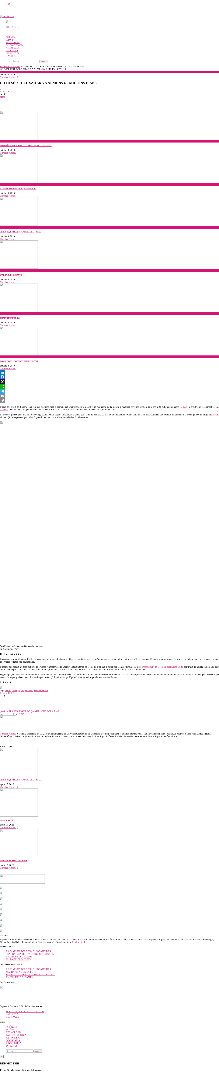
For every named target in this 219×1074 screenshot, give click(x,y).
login (8, 4)
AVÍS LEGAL (13, 1014)
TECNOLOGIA (13, 42)
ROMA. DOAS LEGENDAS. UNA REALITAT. (19, 361)
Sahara (216, 414)
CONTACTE (12, 1017)
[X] (109, 381)
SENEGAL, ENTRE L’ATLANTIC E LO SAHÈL (20, 232)
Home (3, 66)
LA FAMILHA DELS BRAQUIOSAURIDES (18, 189)
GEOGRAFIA (12, 51)
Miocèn (184, 407)
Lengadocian (27, 690)
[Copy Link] (109, 400)
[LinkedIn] (109, 372)
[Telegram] (109, 391)
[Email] (109, 396)
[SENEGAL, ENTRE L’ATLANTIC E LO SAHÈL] (19, 775)
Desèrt (8, 690)
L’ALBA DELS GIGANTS (11, 275)
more (2, 97)
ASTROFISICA (13, 48)
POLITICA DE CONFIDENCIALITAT (25, 1011)
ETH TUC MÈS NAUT (14, 714)
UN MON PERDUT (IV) (10, 318)
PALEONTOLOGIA (15, 45)
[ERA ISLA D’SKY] (19, 815)
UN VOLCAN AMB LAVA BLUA (13, 861)
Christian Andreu (8, 77)
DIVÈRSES (11, 56)
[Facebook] (109, 377)
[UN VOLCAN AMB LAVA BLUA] (19, 856)
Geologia (16, 690)
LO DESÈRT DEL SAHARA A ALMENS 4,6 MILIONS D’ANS (26, 145)
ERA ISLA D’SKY (7, 820)
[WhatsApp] (109, 386)
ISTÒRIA (10, 40)
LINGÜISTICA (12, 53)
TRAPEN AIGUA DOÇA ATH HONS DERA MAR (30, 711)
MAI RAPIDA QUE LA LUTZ (21, 972)
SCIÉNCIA (11, 37)
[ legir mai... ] (78, 942)
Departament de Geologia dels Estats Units (162, 667)
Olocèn (4, 409)
